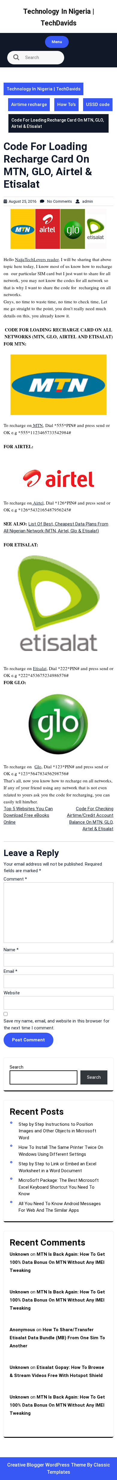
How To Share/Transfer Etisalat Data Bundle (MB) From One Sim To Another (57, 1338)
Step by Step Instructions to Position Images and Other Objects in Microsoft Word (57, 1131)
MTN (37, 425)
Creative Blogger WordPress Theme (47, 1465)
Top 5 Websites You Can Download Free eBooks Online (28, 815)
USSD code (98, 104)
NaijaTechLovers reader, (37, 259)
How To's (66, 104)
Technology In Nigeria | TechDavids (43, 89)
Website (12, 993)
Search (16, 1067)
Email (10, 971)
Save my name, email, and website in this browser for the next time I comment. (57, 1024)
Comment (15, 879)
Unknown (19, 1254)
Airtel (38, 503)
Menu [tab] (57, 42)
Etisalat (39, 668)
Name (11, 949)
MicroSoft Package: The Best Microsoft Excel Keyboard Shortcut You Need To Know (59, 1187)
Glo (37, 766)
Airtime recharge (29, 104)
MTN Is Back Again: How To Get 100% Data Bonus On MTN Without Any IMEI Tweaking (57, 1262)
